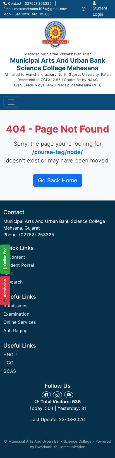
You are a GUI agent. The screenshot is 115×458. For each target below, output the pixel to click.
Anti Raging (15, 330)
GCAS (9, 371)
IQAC (8, 273)
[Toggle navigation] (11, 102)
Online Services (19, 322)
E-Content (14, 257)
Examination (16, 314)
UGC (8, 362)
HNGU (10, 354)
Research (13, 282)
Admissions (15, 305)
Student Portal (18, 265)
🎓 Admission (5, 290)
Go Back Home (57, 180)
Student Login (100, 11)
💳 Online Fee (5, 259)
